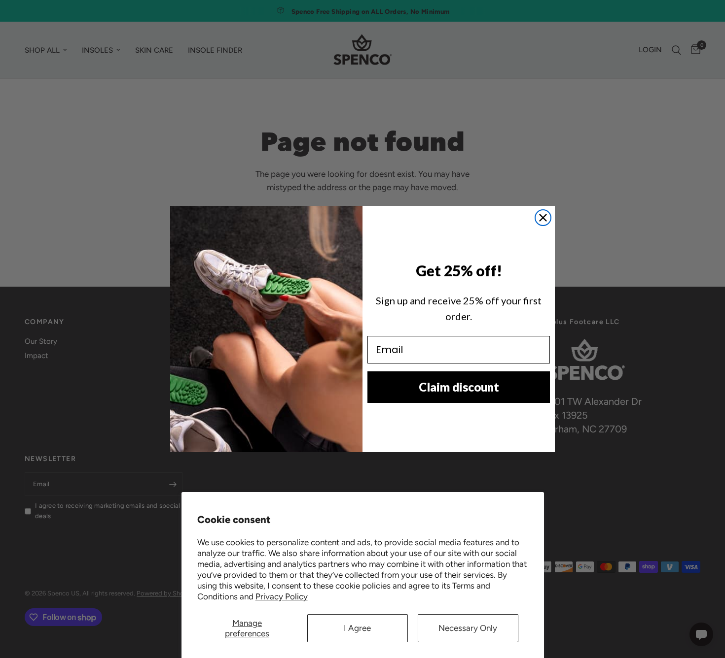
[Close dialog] (543, 218)
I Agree (357, 628)
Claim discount (459, 387)
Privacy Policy (281, 596)
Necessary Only (467, 628)
